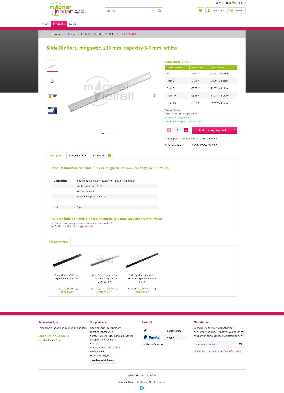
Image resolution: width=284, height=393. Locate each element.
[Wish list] (200, 10)
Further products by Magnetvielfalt (73, 226)
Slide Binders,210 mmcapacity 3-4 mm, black (67, 276)
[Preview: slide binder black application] (52, 110)
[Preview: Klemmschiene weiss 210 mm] (52, 66)
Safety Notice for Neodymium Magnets (111, 335)
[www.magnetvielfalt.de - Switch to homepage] (68, 9)
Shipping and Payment (102, 339)
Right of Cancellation (101, 331)
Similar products (58, 241)
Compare (173, 138)
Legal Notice (97, 351)
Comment (211, 138)
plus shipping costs (187, 113)
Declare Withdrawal (103, 360)
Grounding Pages (99, 355)
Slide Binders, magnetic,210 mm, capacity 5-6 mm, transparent (104, 278)
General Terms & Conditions (105, 327)
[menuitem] (134, 10)
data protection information (226, 351)
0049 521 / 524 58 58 (53, 336)
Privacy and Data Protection (105, 347)
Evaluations (101, 155)
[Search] (159, 10)
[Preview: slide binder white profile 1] (52, 80)
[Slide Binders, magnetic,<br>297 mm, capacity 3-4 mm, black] (142, 260)
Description (55, 155)
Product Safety (77, 155)
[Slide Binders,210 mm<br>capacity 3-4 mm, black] (67, 260)
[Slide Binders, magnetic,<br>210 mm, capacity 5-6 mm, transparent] (105, 260)
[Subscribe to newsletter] (240, 344)
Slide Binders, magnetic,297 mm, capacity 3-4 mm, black (142, 278)
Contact (94, 343)
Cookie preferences (152, 344)
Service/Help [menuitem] (235, 2)
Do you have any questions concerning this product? (83, 223)
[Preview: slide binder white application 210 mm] (52, 95)
